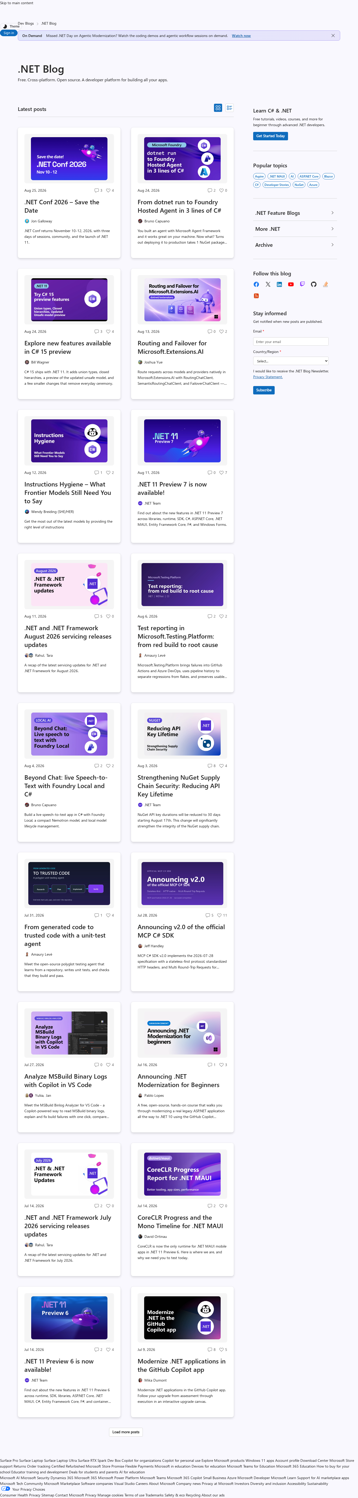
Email (258, 331)
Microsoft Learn (283, 1477)
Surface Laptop (31, 1460)
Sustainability (317, 1483)
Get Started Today (270, 135)
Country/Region (267, 351)
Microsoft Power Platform (118, 1477)
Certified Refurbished (68, 1466)
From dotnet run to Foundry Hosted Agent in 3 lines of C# (179, 205)
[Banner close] (333, 35)
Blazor (328, 176)
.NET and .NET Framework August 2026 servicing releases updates (67, 636)
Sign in (9, 32)
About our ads (213, 1494)
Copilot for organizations (141, 1460)
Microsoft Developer (253, 1477)
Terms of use (134, 1494)
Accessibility (296, 1483)
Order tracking (38, 1466)
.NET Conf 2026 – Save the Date (61, 205)
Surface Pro (9, 1460)
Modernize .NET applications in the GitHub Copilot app (182, 1365)
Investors (242, 1483)
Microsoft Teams (153, 1477)
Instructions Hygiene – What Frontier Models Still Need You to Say (67, 492)
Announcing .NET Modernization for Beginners (178, 1080)
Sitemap (47, 1494)
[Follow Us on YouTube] (291, 284)
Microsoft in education (173, 1466)
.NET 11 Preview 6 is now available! (59, 1365)
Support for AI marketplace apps (323, 1477)
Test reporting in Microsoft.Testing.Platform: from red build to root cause (178, 636)
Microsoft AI (10, 1477)
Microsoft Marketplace (62, 1483)
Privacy (91, 1494)
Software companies (97, 1483)
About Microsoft (162, 1483)
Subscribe (264, 389)
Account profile (287, 1460)
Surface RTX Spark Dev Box (99, 1460)
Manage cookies (110, 1494)
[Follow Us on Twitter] (268, 284)
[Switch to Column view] (229, 108)
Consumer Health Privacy (20, 1494)
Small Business (214, 1477)
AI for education (132, 1471)
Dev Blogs (26, 23)
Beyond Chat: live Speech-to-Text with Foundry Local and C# (66, 785)
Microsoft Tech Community (21, 1483)
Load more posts (125, 1431)
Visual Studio (124, 1483)
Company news (188, 1483)
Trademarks (154, 1494)
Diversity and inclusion (268, 1483)
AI (292, 176)
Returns (20, 1466)
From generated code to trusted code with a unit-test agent (65, 935)
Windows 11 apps (260, 1460)
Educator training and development (39, 1471)
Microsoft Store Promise (105, 1466)
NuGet (299, 185)
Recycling (193, 1494)
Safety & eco (175, 1494)
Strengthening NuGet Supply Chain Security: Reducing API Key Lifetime (179, 785)
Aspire (259, 176)
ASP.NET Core (309, 176)
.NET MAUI (277, 176)
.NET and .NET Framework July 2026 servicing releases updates (67, 1225)
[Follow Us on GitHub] (314, 284)
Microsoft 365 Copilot (184, 1477)
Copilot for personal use (181, 1460)
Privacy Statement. (268, 376)
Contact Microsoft (69, 1494)
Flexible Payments (139, 1466)
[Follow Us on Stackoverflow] (325, 284)
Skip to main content (16, 2)
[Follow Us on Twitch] (302, 284)
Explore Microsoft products (223, 1460)
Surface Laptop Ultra (60, 1460)
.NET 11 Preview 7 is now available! (172, 488)
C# (257, 185)
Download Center (314, 1460)
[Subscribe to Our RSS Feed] (256, 296)
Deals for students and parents (93, 1471)
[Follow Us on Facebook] (256, 284)
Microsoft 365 (85, 1477)
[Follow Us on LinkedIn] (279, 284)
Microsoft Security (35, 1477)
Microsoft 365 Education (296, 1466)
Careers (142, 1483)
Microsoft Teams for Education (251, 1466)
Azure (313, 185)
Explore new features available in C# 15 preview (67, 347)
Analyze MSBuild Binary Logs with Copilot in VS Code (65, 1080)
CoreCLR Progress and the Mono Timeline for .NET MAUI (180, 1221)
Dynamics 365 (62, 1477)
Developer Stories (276, 185)
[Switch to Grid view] (218, 108)
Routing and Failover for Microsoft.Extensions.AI (172, 347)
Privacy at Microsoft (218, 1483)
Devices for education (209, 1466)
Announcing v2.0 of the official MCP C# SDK (181, 930)
